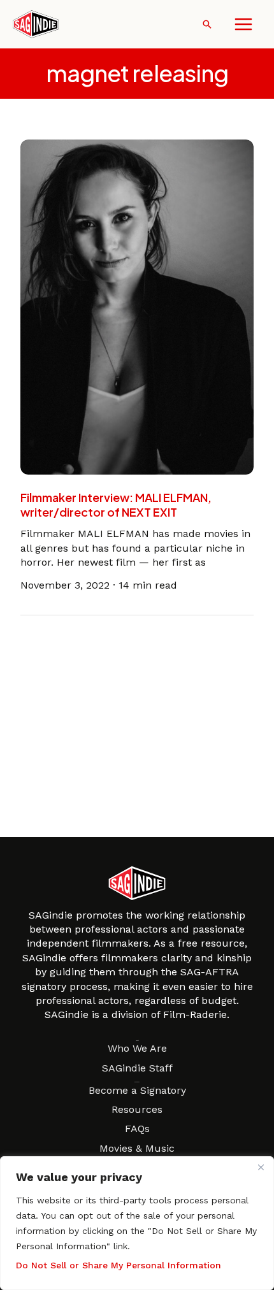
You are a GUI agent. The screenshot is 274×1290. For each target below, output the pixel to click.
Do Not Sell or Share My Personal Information (118, 1265)
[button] (207, 24)
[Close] (260, 1167)
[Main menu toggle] (243, 24)
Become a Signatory (137, 1090)
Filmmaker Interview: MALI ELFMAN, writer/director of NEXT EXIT (116, 504)
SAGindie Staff (137, 1068)
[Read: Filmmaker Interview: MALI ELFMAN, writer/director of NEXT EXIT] (137, 306)
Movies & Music (137, 1148)
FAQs (137, 1128)
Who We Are (137, 1048)
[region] (137, 1223)
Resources (137, 1109)
